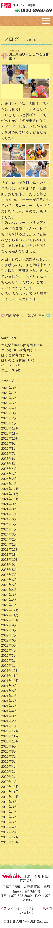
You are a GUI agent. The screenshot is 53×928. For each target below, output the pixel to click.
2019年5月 (9, 822)
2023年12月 (10, 549)
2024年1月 (9, 544)
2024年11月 (10, 494)
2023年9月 (9, 565)
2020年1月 (9, 782)
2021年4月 (9, 711)
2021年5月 (9, 706)
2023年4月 (9, 590)
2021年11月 (10, 676)
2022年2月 (9, 660)
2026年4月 (9, 408)
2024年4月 (9, 529)
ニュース (8, 370)
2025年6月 (9, 458)
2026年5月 (9, 403)
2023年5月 (9, 585)
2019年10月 (10, 797)
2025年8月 (9, 448)
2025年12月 (10, 428)
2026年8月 (9, 388)
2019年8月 (9, 807)
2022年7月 (9, 635)
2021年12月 (10, 671)
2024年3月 (9, 534)
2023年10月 (10, 559)
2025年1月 (9, 484)
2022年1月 (9, 665)
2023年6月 (9, 580)
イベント (8, 365)
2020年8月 (9, 751)
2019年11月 (10, 792)
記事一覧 (31, 40)
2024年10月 (10, 499)
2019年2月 (9, 832)
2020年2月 (9, 777)
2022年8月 (9, 630)
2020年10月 (10, 741)
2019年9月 (9, 802)
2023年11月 (10, 554)
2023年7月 (9, 575)
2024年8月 (9, 509)
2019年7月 (9, 812)
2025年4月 (9, 469)
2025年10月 (10, 438)
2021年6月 (9, 701)
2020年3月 (9, 771)
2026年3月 (9, 413)
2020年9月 (9, 746)
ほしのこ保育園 (13, 360)
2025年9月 (9, 443)
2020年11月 (10, 736)
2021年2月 (9, 721)
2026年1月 (9, 423)
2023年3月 (9, 595)
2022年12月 (10, 610)
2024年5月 (9, 524)
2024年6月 (9, 519)
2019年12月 (10, 787)
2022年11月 (10, 615)
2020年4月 (9, 766)
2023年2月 (9, 600)
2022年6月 (9, 640)
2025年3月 (9, 474)
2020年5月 (9, 761)
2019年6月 (9, 817)
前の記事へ (14, 315)
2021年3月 (9, 716)
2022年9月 (9, 625)
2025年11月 (10, 433)
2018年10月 (10, 842)
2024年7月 (9, 514)
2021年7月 (9, 696)
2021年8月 (9, 691)
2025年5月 (9, 464)
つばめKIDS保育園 (15, 350)
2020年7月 (9, 756)
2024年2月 (9, 539)
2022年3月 (9, 655)
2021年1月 (9, 726)
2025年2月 (9, 479)
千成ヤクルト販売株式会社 (35, 878)
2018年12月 (10, 837)
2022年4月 (9, 650)
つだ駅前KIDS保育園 (17, 345)
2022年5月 (9, 645)
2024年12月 (10, 489)
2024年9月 (9, 504)
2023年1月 (9, 605)
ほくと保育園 (11, 355)
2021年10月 (10, 681)
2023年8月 (9, 570)
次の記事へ (36, 315)
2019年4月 (9, 827)
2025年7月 (9, 453)
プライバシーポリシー (20, 908)
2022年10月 (10, 620)
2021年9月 (9, 686)
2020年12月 (10, 731)
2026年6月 (9, 398)
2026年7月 (9, 393)
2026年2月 (9, 418)
